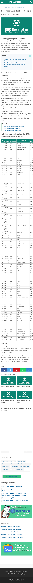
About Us (12, 571)
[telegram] (29, 370)
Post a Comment (15, 14)
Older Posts (28, 452)
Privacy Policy (21, 574)
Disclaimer (24, 571)
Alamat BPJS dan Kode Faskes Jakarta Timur (12, 534)
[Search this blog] (31, 2)
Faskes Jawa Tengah (7, 469)
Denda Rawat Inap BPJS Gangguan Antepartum (15, 500)
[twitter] (10, 370)
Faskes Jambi (15, 466)
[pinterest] (16, 370)
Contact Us (18, 571)
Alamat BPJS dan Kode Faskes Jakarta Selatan (12, 532)
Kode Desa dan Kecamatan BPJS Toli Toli (14, 126)
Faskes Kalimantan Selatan (22, 472)
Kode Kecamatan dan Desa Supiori (12, 130)
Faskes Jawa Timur (18, 469)
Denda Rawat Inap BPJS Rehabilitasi (12, 486)
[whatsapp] (23, 370)
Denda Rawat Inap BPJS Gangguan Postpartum (15, 498)
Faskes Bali (13, 461)
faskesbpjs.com (20, 579)
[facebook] (4, 370)
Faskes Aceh (5, 461)
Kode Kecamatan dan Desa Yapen (12, 128)
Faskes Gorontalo (25, 464)
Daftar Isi (4, 55)
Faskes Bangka (21, 461)
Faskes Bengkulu (15, 464)
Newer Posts (5, 452)
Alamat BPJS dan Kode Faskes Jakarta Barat (12, 537)
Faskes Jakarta (5, 466)
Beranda (7, 571)
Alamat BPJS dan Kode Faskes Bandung (11, 529)
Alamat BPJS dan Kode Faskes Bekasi (10, 526)
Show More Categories (11, 476)
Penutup (6, 66)
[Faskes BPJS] (16, 2)
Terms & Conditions (12, 574)
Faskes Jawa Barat (24, 466)
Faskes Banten (5, 464)
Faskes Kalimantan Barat (8, 472)
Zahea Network (19, 580)
